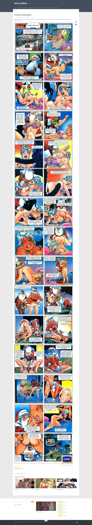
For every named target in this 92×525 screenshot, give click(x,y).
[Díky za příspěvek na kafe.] (77, 522)
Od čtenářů (56, 7)
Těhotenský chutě (60, 501)
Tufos (47, 7)
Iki (15, 17)
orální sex (22, 473)
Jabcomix (42, 7)
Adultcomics (38, 7)
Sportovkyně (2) (60, 504)
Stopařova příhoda (59, 489)
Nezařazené (51, 7)
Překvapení (16, 489)
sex (24, 473)
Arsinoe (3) (37, 489)
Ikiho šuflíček (20, 3)
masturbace (18, 473)
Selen (25, 7)
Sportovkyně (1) (60, 514)
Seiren (15, 7)
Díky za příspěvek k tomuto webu (66, 465)
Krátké (19, 7)
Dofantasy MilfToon (31, 7)
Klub (22, 7)
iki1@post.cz (20, 504)
